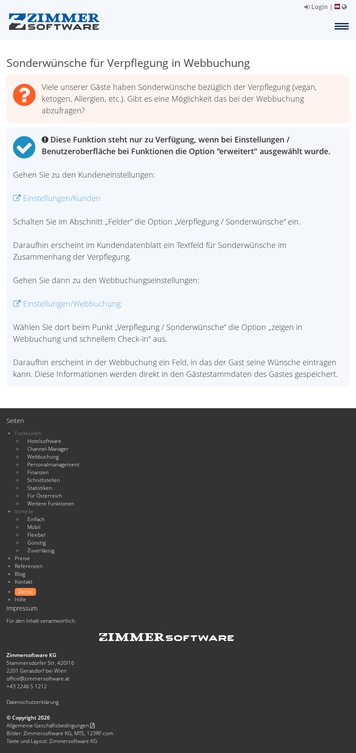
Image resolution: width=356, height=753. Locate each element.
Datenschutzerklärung (33, 702)
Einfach (36, 519)
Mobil (33, 527)
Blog (20, 574)
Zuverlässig (40, 550)
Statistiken (39, 488)
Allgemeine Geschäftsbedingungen (48, 725)
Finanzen (38, 472)
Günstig (36, 542)
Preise (22, 558)
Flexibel (36, 534)
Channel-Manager (48, 448)
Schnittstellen (43, 480)
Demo (25, 591)
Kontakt (24, 581)
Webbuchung (43, 456)
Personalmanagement (53, 464)
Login (319, 7)
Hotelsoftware (44, 441)
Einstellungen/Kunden (61, 198)
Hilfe (20, 599)
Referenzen (29, 566)
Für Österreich (44, 495)
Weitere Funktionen (50, 503)
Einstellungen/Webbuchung (71, 303)
